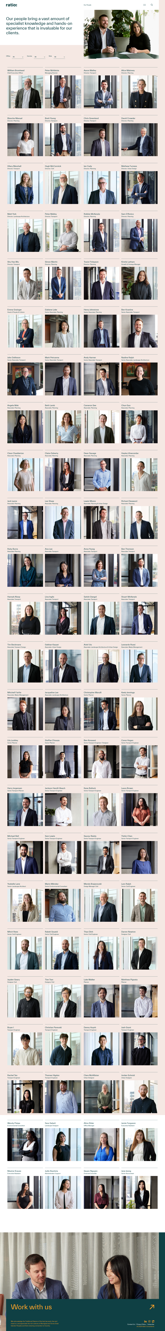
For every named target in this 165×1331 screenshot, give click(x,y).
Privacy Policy (141, 1324)
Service (29, 56)
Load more (82, 1218)
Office (8, 56)
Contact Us (131, 1324)
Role (50, 56)
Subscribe (150, 1324)
